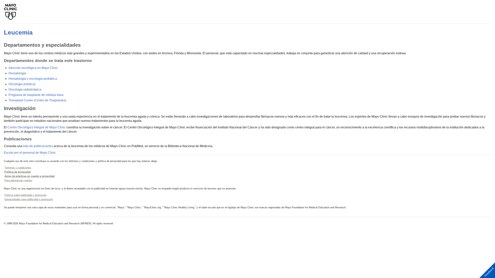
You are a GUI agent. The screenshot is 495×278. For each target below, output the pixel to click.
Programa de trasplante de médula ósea (36, 95)
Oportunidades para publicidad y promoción (28, 199)
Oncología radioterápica (25, 89)
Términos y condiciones (17, 167)
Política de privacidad (17, 171)
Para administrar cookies (18, 180)
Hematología (17, 73)
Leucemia (18, 32)
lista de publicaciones (38, 146)
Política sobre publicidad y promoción (25, 195)
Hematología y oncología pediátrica (33, 78)
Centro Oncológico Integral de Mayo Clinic (37, 127)
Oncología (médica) (22, 84)
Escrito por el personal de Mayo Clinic (30, 152)
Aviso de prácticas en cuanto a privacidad (29, 176)
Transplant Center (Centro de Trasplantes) (37, 100)
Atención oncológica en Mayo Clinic (33, 68)
